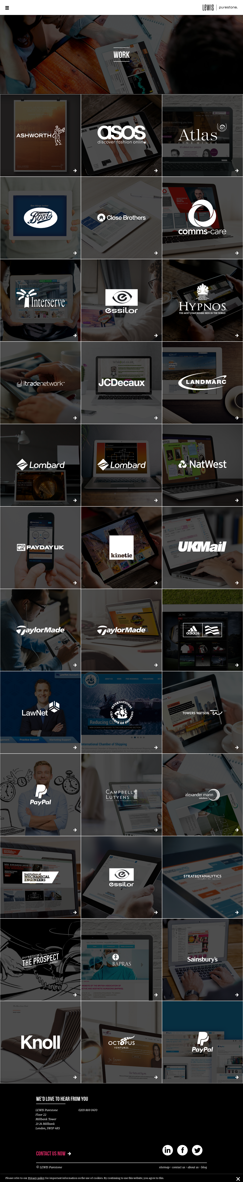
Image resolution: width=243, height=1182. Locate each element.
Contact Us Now (50, 1153)
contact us (178, 1167)
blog (204, 1167)
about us (193, 1167)
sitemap (164, 1167)
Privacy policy (36, 1178)
